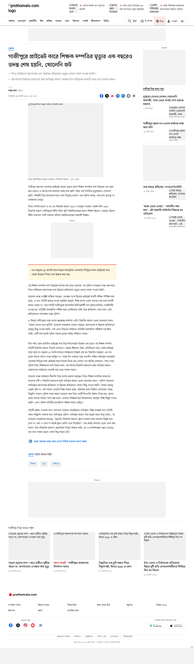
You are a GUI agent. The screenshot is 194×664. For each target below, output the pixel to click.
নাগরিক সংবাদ (14, 605)
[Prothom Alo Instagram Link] (27, 626)
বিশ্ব (41, 21)
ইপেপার (11, 610)
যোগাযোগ (115, 636)
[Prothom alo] (27, 8)
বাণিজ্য (49, 21)
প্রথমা (40, 610)
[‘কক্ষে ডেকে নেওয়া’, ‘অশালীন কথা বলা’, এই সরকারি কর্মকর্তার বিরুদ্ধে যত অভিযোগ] (177, 221)
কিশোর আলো (43, 605)
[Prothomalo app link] (155, 626)
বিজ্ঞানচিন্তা (72, 605)
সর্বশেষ (11, 21)
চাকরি (85, 21)
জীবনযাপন (95, 21)
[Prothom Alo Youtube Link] (34, 626)
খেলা (67, 21)
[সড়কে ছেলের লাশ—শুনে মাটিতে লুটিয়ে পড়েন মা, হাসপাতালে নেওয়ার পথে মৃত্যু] (29, 546)
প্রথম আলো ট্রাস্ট (103, 605)
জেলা (11, 48)
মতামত (58, 21)
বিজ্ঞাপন (77, 636)
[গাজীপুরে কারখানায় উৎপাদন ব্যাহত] (74, 546)
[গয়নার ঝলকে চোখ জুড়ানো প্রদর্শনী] (73, 8)
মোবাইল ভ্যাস (73, 610)
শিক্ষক (33, 463)
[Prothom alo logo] (22, 595)
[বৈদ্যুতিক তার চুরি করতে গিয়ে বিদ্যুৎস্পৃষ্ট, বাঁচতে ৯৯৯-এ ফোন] (119, 546)
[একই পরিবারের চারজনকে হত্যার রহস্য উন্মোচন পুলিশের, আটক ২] (154, 8)
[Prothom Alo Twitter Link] (19, 626)
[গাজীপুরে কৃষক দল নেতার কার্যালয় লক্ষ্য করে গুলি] (177, 134)
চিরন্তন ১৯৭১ (161, 605)
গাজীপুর (56, 463)
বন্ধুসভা (130, 605)
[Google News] (40, 626)
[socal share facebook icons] (102, 97)
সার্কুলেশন (89, 636)
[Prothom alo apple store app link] (176, 626)
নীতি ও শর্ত (102, 636)
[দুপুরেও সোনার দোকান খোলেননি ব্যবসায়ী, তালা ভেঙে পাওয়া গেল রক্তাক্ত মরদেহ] (177, 111)
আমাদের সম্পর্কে (63, 636)
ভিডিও (106, 21)
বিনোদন (76, 21)
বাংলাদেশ (22, 21)
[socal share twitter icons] (107, 97)
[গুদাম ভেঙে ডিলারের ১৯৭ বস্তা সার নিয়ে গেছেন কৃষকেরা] (113, 8)
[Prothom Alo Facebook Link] (12, 626)
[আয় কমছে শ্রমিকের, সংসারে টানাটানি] (177, 194)
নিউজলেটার (128, 636)
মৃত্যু (44, 463)
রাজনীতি (32, 21)
